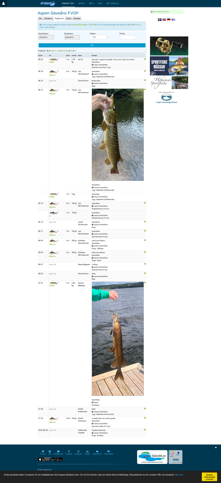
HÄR (95, 25)
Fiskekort (48, 18)
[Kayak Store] (169, 46)
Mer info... (179, 474)
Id (75, 51)
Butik (81, 3)
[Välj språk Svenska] (160, 20)
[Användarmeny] (3, 3)
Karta (68, 18)
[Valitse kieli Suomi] (173, 20)
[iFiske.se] (48, 3)
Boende (77, 18)
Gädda (64, 51)
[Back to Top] (215, 447)
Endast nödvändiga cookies (209, 477)
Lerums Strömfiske (79, 25)
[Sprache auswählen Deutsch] (169, 20)
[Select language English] (164, 20)
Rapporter (59, 18)
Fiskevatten (67, 3)
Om (99, 3)
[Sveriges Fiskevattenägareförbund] (166, 97)
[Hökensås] (169, 82)
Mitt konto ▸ (113, 3)
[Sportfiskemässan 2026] (169, 66)
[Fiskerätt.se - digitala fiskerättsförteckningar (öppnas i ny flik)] (152, 457)
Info (91, 3)
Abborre (54, 51)
